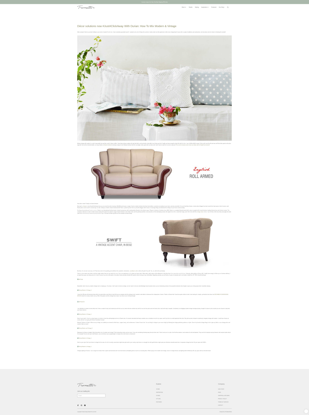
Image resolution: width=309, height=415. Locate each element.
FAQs (219, 392)
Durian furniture (107, 145)
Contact (220, 405)
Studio (190, 7)
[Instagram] (81, 405)
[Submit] (102, 395)
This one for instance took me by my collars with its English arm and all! (193, 145)
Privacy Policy (222, 398)
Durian (84, 206)
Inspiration (204, 7)
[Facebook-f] (78, 405)
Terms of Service (223, 402)
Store (183, 7)
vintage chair (200, 211)
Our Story (221, 7)
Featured (213, 7)
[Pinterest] (85, 405)
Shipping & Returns (223, 395)
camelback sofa (133, 271)
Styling (197, 7)
